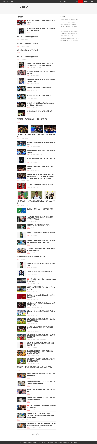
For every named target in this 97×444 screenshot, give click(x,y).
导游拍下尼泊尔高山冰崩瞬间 (67, 35)
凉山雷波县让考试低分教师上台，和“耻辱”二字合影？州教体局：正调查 (70, 38)
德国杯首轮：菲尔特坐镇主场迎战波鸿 (38, 225)
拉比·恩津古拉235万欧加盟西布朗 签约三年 (39, 271)
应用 (7, 1)
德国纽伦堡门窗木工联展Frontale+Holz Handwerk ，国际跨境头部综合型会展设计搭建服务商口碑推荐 (41, 415)
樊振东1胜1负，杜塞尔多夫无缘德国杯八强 (39, 111)
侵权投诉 (75, 442)
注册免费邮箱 (86, 1)
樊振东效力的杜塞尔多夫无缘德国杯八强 (39, 87)
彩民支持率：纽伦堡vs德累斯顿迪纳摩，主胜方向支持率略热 (34, 367)
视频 (28, 283)
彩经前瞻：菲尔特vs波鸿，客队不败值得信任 (40, 209)
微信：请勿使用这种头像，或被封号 (68, 24)
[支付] (73, 1)
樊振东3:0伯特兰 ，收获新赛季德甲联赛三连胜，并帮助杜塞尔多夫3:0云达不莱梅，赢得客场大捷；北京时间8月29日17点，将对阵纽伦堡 (41, 176)
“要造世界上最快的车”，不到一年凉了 (69, 26)
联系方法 (43, 442)
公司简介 (39, 442)
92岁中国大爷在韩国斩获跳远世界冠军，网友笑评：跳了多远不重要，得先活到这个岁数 (70, 33)
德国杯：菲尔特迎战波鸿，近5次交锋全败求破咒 (41, 232)
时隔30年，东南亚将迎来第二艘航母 (68, 29)
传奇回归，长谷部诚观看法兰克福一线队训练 (40, 184)
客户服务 (51, 442)
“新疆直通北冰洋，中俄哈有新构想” (68, 22)
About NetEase (34, 442)
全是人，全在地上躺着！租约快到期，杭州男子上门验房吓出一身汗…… (70, 31)
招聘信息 (47, 442)
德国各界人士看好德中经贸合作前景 (27, 36)
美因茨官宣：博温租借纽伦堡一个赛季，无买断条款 (32, 119)
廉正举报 (71, 442)
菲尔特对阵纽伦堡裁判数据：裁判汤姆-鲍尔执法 (31, 256)
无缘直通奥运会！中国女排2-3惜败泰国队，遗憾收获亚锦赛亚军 (70, 40)
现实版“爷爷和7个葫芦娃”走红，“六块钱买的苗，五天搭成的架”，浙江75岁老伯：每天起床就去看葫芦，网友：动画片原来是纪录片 (70, 19)
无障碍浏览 (12, 1)
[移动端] (60, 1)
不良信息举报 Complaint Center (63, 442)
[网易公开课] (64, 1)
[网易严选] (69, 1)
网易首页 (4, 1)
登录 (80, 1)
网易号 (28, 25)
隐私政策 (55, 442)
